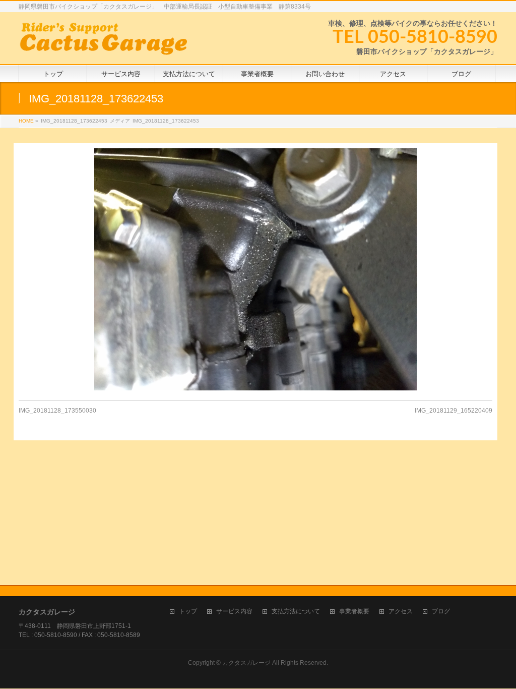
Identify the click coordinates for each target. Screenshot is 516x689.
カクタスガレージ (246, 662)
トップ (188, 611)
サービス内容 (234, 611)
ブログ (441, 611)
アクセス (401, 611)
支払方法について (296, 611)
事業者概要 (354, 611)
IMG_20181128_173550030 (57, 410)
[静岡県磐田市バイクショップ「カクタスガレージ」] (103, 45)
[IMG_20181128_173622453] (255, 269)
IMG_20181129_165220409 (453, 410)
